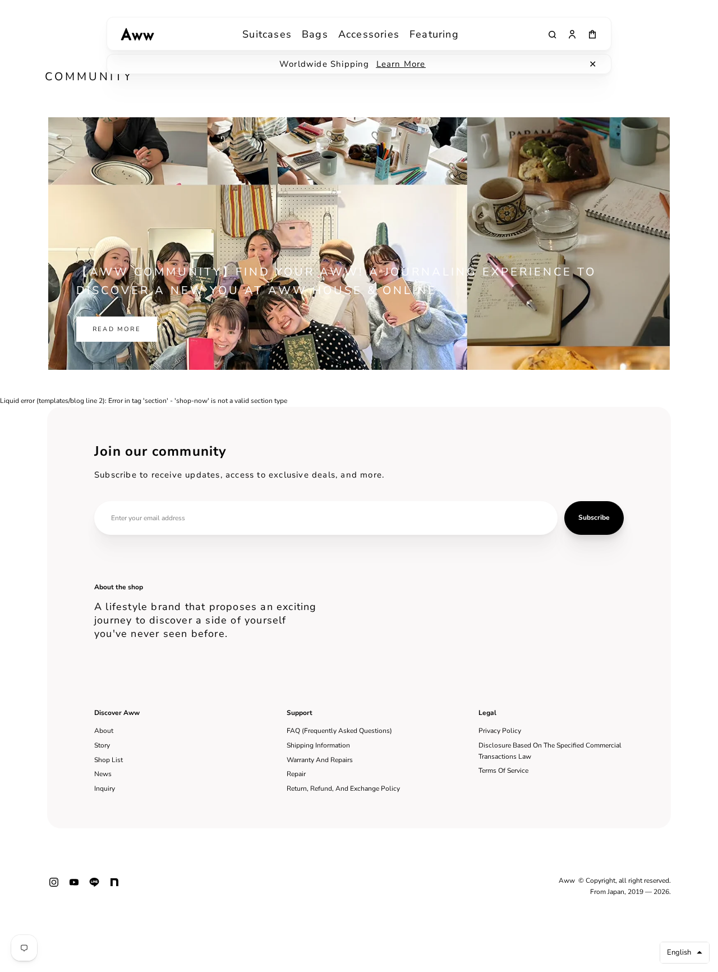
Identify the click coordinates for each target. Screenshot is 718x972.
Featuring (434, 34)
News (103, 773)
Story (102, 745)
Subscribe (594, 517)
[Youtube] (74, 886)
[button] (684, 952)
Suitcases (267, 34)
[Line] (94, 886)
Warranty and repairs (320, 759)
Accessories (368, 34)
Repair (296, 773)
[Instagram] (54, 886)
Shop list (108, 759)
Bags (315, 34)
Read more (117, 329)
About (103, 730)
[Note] (114, 886)
